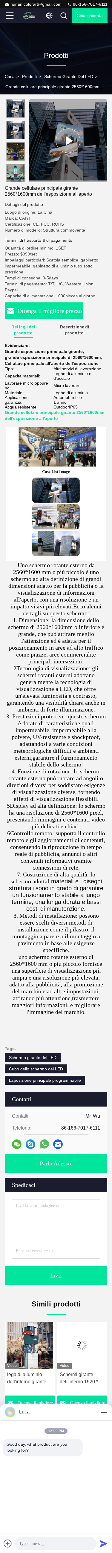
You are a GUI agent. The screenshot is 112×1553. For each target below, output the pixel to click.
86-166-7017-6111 (90, 4)
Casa (10, 76)
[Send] (103, 1543)
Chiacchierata (90, 15)
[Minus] (103, 1412)
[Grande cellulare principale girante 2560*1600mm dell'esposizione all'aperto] (68, 140)
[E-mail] (58, 1144)
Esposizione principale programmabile (45, 1080)
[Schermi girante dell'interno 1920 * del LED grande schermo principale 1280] (82, 1345)
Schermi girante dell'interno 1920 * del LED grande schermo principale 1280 (80, 1378)
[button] (17, 180)
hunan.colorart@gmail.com (36, 4)
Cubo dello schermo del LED (36, 1069)
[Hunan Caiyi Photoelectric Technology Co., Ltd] (29, 15)
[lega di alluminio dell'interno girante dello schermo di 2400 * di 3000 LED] (30, 1345)
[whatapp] (44, 1144)
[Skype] (30, 1144)
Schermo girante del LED (68, 76)
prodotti (29, 76)
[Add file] (8, 1543)
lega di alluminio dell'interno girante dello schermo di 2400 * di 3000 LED (28, 1378)
